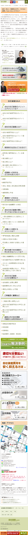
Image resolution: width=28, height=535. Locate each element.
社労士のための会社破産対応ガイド (10, 501)
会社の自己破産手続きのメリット (13, 114)
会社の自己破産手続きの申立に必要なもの (14, 305)
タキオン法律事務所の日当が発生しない (13, 264)
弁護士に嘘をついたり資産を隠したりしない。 (13, 223)
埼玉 (11, 511)
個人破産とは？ (8, 158)
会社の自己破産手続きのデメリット (13, 119)
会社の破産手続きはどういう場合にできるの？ (13, 137)
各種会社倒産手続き (9, 324)
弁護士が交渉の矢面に (10, 239)
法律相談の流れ (21, 93)
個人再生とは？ (8, 162)
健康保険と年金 (8, 193)
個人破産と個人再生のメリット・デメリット (12, 166)
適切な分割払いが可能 (10, 289)
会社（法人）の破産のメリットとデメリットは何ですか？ (14, 46)
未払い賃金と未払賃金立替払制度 (14, 186)
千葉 (15, 511)
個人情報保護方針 (4, 528)
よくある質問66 (15, 5)
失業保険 (6, 189)
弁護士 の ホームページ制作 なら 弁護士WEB (14, 530)
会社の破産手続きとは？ (11, 132)
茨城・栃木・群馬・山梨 (7, 514)
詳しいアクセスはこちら (21, 467)
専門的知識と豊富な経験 (11, 236)
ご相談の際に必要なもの (11, 301)
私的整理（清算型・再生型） (12, 334)
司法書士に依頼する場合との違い (13, 243)
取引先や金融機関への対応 (12, 204)
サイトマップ (3, 526)
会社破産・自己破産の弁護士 (6, 5)
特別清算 (6, 327)
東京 (3, 511)
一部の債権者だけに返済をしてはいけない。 (13, 217)
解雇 (4, 179)
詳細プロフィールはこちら (8, 62)
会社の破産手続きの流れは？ (12, 141)
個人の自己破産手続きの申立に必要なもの (14, 311)
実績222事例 (6, 60)
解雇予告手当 (7, 182)
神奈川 (7, 511)
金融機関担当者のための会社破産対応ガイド (12, 502)
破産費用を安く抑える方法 (12, 286)
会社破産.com (7, 57)
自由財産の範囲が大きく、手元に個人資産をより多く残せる (14, 269)
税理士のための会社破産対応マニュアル (11, 499)
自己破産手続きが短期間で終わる (14, 260)
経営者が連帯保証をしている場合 (13, 154)
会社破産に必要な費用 (10, 282)
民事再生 (6, 330)
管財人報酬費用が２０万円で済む (14, 256)
